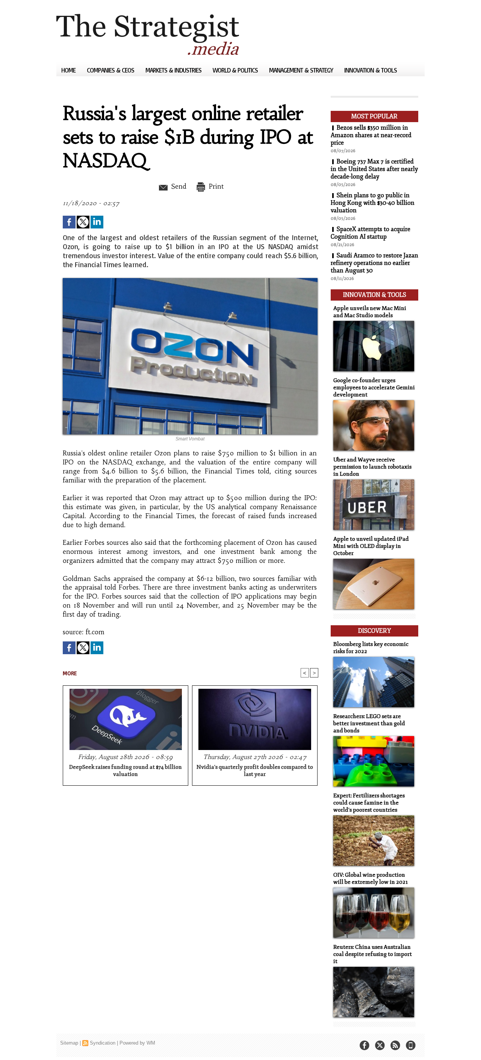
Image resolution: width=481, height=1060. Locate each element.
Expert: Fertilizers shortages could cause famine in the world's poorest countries (369, 803)
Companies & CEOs (111, 70)
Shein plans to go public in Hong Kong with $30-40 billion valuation (372, 203)
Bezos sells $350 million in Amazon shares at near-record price (371, 135)
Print (215, 186)
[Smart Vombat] (190, 280)
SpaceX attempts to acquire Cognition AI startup (370, 232)
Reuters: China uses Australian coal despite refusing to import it (372, 954)
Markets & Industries (174, 70)
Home (69, 70)
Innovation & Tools (370, 70)
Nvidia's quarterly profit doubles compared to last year (255, 771)
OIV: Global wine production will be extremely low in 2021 (370, 878)
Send (177, 186)
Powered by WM (137, 1043)
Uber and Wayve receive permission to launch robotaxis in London (372, 467)
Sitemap (69, 1043)
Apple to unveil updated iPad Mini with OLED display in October (371, 546)
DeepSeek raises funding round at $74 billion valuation (125, 771)
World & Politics (236, 70)
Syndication (102, 1043)
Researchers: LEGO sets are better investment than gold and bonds (369, 723)
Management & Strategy (301, 70)
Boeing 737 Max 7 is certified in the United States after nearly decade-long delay (374, 169)
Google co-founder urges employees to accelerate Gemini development (374, 387)
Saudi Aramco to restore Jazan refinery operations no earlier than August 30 (374, 263)
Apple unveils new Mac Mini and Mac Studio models (369, 312)
